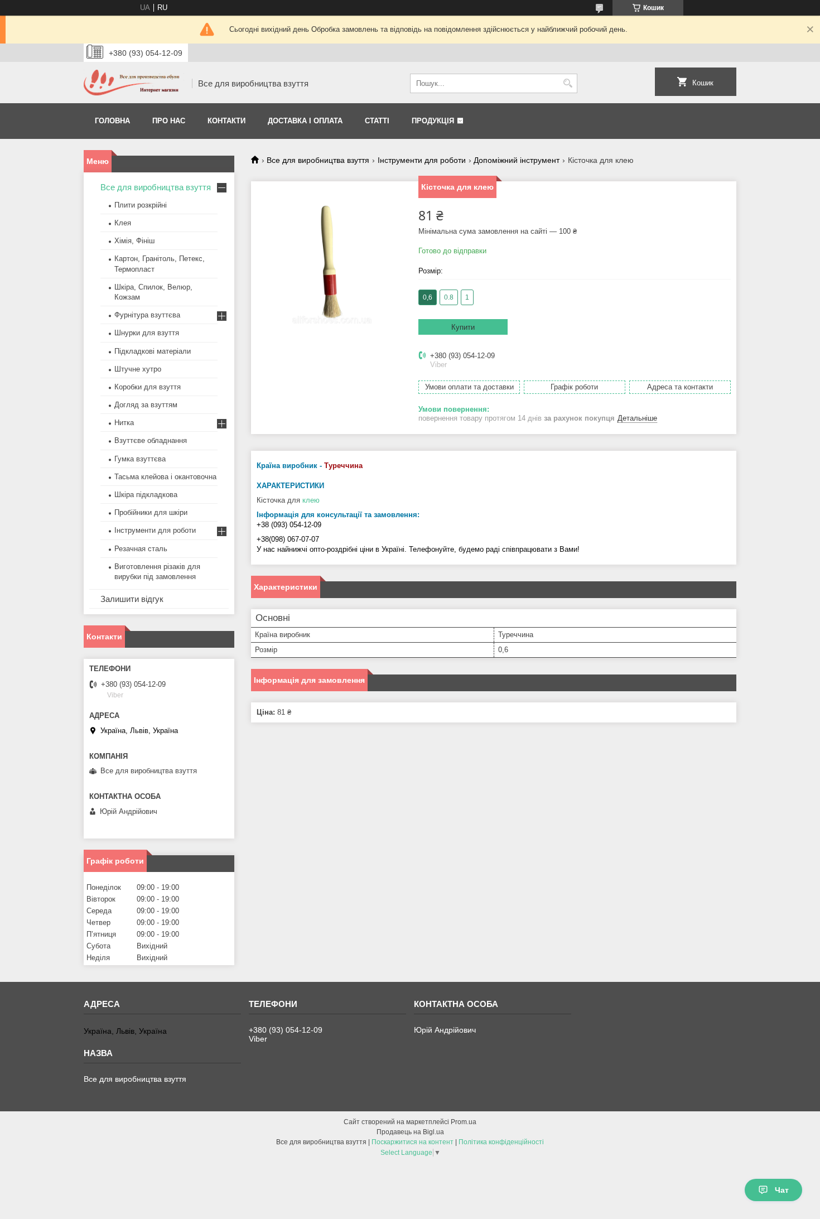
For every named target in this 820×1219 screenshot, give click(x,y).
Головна (112, 121)
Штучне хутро (137, 369)
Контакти (226, 121)
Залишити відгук (131, 599)
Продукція (433, 121)
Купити (463, 327)
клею (311, 500)
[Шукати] (567, 83)
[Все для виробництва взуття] (134, 84)
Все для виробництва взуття (318, 160)
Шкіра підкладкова (145, 494)
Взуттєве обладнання (150, 440)
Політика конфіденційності (501, 1142)
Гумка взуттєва (140, 459)
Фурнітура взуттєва (147, 315)
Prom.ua (463, 1122)
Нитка (124, 422)
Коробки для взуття (147, 387)
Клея (122, 223)
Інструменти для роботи (422, 160)
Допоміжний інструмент (516, 160)
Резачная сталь (140, 549)
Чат (782, 1190)
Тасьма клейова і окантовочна (165, 477)
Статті (377, 121)
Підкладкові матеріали (152, 351)
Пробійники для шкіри (150, 512)
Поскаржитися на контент (413, 1142)
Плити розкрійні (140, 205)
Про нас (168, 121)
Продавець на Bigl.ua (410, 1132)
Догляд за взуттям (145, 405)
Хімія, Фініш (134, 241)
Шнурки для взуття (146, 333)
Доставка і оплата (305, 121)
